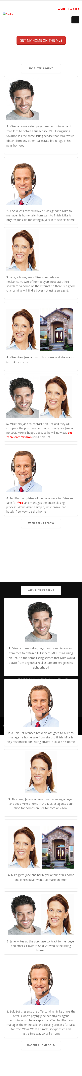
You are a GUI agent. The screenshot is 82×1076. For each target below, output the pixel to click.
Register (73, 8)
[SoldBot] (8, 13)
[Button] (75, 19)
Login (61, 8)
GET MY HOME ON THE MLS (41, 40)
